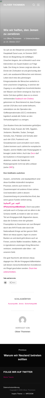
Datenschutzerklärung (11, 387)
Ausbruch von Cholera (24, 99)
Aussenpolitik (13, 304)
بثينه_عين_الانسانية (12, 203)
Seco (33, 153)
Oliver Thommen (14, 5)
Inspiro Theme (17, 394)
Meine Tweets (8, 377)
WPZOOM (29, 394)
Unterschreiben (32, 38)
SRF (11, 167)
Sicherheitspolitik (31, 304)
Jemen (21, 304)
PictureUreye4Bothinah (14, 207)
